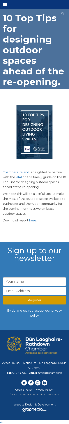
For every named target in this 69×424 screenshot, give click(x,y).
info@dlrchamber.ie (50, 373)
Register (34, 300)
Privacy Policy (44, 389)
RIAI (19, 177)
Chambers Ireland (16, 172)
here (32, 220)
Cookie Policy (24, 389)
